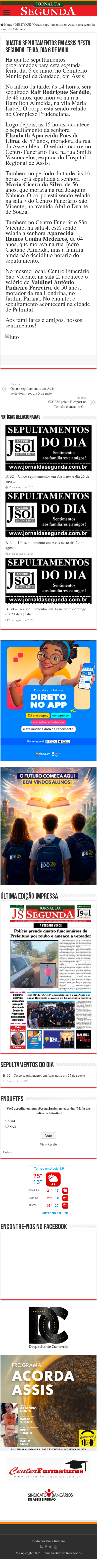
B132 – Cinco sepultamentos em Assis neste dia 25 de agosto (44, 1075)
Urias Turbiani (55, 1541)
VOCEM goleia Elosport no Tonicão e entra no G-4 (67, 402)
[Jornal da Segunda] (48, 8)
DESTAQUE (23, 24)
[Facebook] (45, 1547)
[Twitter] (50, 1547)
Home (7, 24)
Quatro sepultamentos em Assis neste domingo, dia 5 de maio (32, 389)
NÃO (12, 1126)
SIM (12, 1121)
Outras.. (8, 1152)
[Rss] (41, 1547)
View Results (48, 1144)
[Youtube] (55, 1547)
